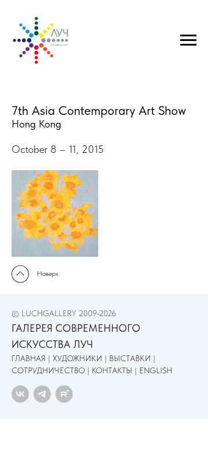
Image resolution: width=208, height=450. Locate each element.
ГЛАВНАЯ (29, 358)
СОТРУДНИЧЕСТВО (48, 370)
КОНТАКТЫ (112, 370)
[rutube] (64, 394)
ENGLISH (155, 370)
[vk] (20, 394)
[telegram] (42, 394)
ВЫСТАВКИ (130, 358)
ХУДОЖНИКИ (77, 358)
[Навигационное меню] (188, 40)
